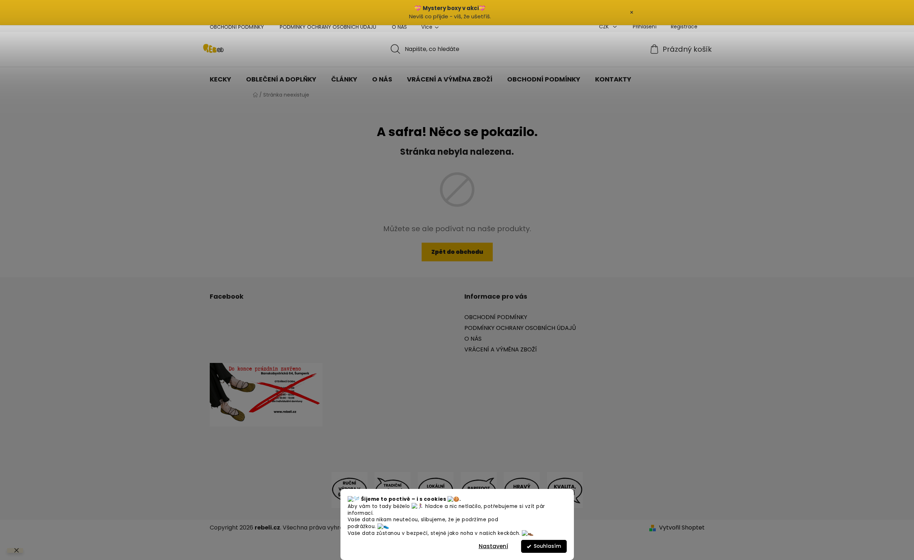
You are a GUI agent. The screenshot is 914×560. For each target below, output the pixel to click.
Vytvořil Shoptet (682, 528)
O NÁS (399, 27)
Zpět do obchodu (457, 252)
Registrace (684, 26)
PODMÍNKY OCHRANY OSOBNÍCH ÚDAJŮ (328, 27)
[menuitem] (220, 79)
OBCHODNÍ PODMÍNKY (237, 27)
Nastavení (493, 546)
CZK (604, 26)
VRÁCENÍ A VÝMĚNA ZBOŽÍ (500, 349)
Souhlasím (547, 546)
